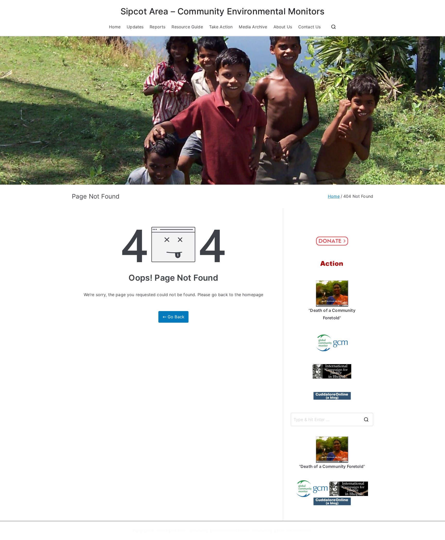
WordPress (302, 530)
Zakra (279, 530)
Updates (135, 26)
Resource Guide (187, 26)
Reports (157, 26)
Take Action (221, 26)
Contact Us (309, 26)
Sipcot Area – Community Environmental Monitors (222, 11)
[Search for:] (332, 419)
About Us (282, 26)
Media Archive (253, 26)
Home (115, 26)
